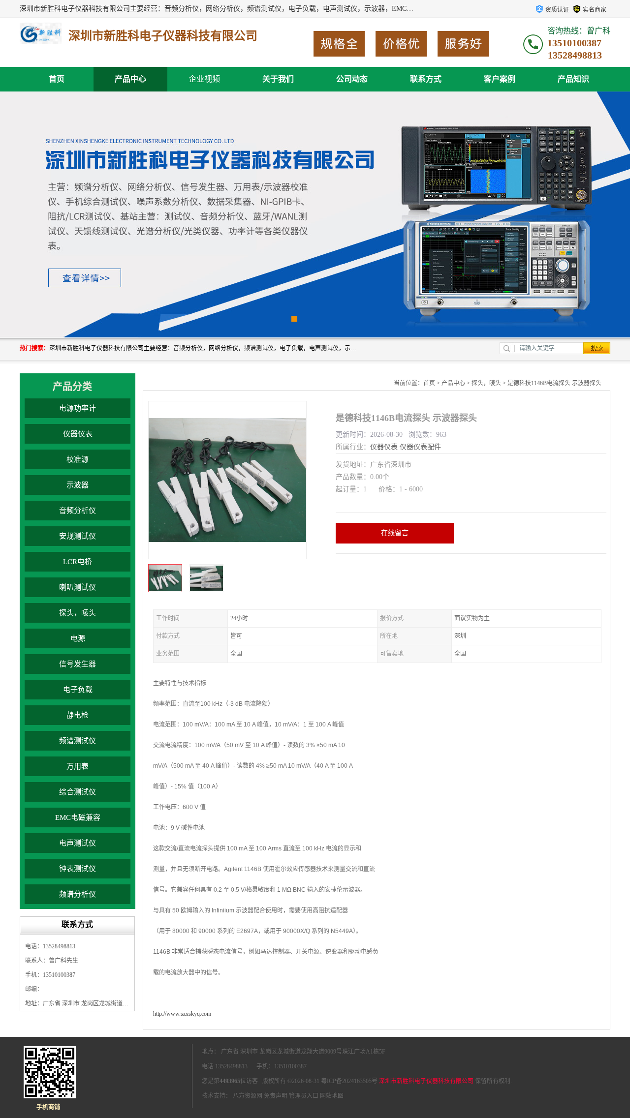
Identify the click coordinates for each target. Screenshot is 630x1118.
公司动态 (352, 79)
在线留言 (395, 533)
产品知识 (573, 79)
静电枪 (77, 715)
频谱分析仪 (77, 894)
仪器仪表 (78, 434)
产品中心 (130, 79)
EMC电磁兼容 (77, 817)
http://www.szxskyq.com (182, 1013)
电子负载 (78, 690)
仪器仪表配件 (420, 447)
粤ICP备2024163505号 (349, 1081)
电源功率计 (77, 408)
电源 (77, 638)
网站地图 (332, 1095)
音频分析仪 (77, 510)
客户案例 (499, 79)
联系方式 (425, 79)
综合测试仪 (77, 792)
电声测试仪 (77, 843)
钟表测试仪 (77, 869)
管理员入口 (303, 1095)
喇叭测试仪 (77, 587)
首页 (56, 79)
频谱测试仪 (77, 741)
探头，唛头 (77, 613)
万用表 (77, 766)
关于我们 (278, 79)
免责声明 (275, 1095)
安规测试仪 (77, 536)
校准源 (77, 459)
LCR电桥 (77, 562)
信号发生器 (77, 664)
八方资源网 (247, 1095)
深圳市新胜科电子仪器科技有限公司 (426, 1081)
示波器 (77, 485)
